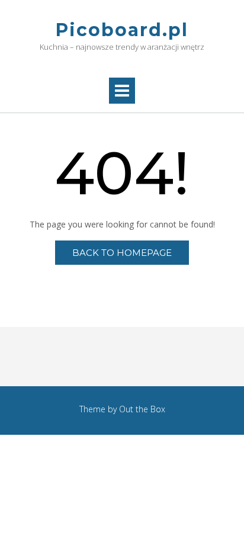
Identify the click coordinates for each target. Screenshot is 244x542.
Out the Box (142, 409)
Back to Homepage (122, 252)
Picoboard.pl (122, 30)
